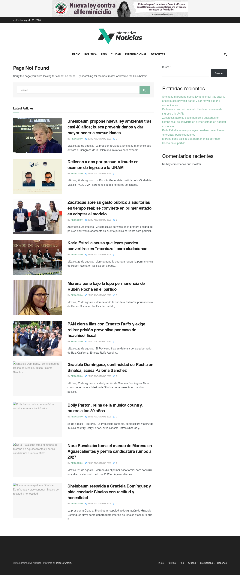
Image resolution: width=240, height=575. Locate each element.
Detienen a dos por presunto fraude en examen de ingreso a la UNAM (103, 164)
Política (90, 54)
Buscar (166, 67)
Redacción (77, 138)
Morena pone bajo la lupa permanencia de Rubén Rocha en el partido (106, 286)
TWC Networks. (64, 562)
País (104, 54)
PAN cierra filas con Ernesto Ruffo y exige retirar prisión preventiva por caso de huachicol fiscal (106, 329)
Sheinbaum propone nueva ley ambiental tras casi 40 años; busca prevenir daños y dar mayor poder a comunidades (110, 127)
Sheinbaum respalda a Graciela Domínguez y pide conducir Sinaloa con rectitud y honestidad (109, 491)
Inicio (76, 54)
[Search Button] (145, 90)
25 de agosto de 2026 (99, 219)
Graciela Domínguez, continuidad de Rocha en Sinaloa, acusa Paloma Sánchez (110, 367)
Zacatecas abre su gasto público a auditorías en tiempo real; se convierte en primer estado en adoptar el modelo (109, 208)
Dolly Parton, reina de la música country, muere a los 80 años (105, 408)
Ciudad (116, 54)
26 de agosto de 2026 (99, 138)
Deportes (158, 54)
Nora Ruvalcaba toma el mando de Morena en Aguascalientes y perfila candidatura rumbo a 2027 (110, 451)
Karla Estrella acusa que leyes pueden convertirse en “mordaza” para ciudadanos (107, 245)
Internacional (136, 54)
